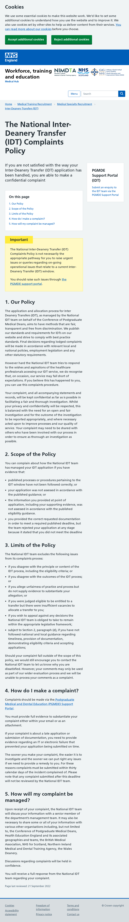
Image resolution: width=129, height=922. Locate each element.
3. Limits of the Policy (21, 213)
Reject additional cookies (71, 39)
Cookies (9, 905)
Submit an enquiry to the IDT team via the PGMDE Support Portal (105, 191)
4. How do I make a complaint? (27, 218)
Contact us (73, 914)
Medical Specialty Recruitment (74, 104)
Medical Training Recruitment (34, 104)
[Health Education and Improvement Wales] (107, 72)
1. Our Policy (16, 203)
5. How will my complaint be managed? (32, 223)
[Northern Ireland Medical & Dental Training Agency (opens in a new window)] (65, 72)
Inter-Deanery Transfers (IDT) (21, 108)
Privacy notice (44, 914)
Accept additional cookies (26, 39)
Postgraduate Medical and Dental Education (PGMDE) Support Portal (39, 704)
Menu (74, 93)
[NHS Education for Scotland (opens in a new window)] (83, 72)
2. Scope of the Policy (21, 208)
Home (8, 104)
